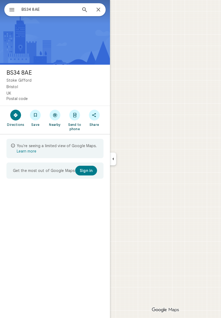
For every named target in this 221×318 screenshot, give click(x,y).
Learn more (26, 151)
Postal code (17, 98)
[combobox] (49, 9)
